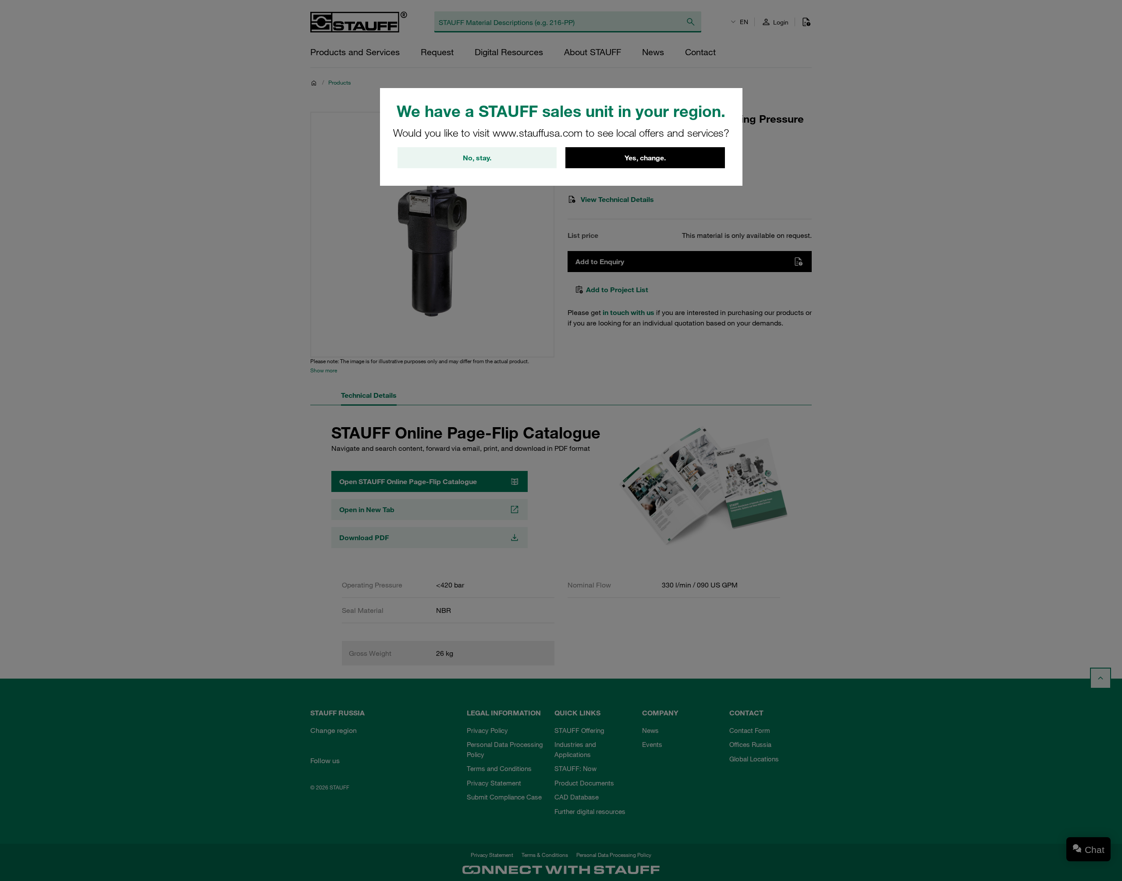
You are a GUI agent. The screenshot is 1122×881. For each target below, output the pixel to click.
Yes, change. (645, 157)
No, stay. (477, 157)
